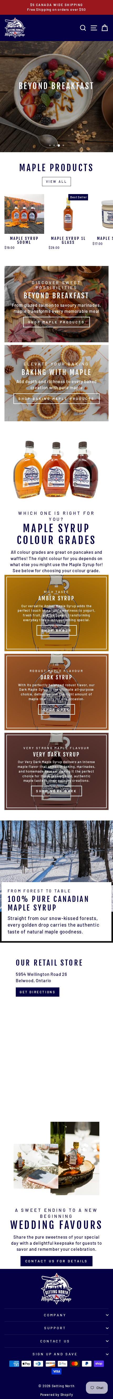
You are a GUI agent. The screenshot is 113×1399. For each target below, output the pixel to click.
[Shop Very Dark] (56, 771)
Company (55, 1315)
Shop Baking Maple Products (56, 399)
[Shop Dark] (56, 692)
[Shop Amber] (56, 613)
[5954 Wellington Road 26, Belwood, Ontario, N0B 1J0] (56, 1028)
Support (55, 1328)
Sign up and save (55, 1354)
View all (56, 181)
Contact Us (55, 1341)
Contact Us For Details (56, 1261)
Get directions (37, 992)
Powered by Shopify (56, 1394)
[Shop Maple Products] (56, 304)
